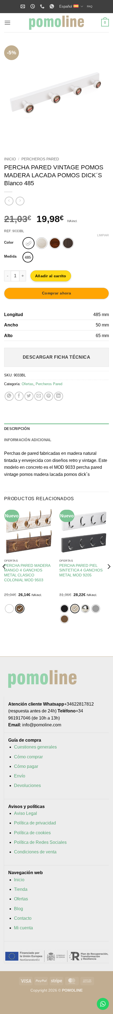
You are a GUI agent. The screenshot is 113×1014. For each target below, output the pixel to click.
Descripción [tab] (17, 429)
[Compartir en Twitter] (28, 396)
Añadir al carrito (50, 276)
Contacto (23, 918)
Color (8, 242)
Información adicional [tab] (27, 440)
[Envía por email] (38, 396)
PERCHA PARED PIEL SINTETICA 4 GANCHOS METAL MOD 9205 (81, 570)
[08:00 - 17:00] (33, 6)
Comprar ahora (56, 293)
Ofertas (27, 384)
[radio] (28, 243)
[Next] (100, 95)
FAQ (89, 6)
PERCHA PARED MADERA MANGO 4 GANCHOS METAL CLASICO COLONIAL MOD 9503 (27, 573)
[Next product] (9, 201)
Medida (10, 256)
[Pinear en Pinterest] (48, 396)
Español (65, 6)
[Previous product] (20, 201)
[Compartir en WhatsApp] (9, 396)
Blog (18, 908)
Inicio (10, 159)
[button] (7, 22)
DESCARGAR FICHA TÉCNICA (57, 357)
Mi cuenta (23, 927)
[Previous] (13, 95)
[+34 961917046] (43, 6)
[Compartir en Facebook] (19, 396)
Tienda (20, 889)
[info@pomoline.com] (23, 6)
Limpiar (103, 235)
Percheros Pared (40, 159)
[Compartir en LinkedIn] (58, 396)
